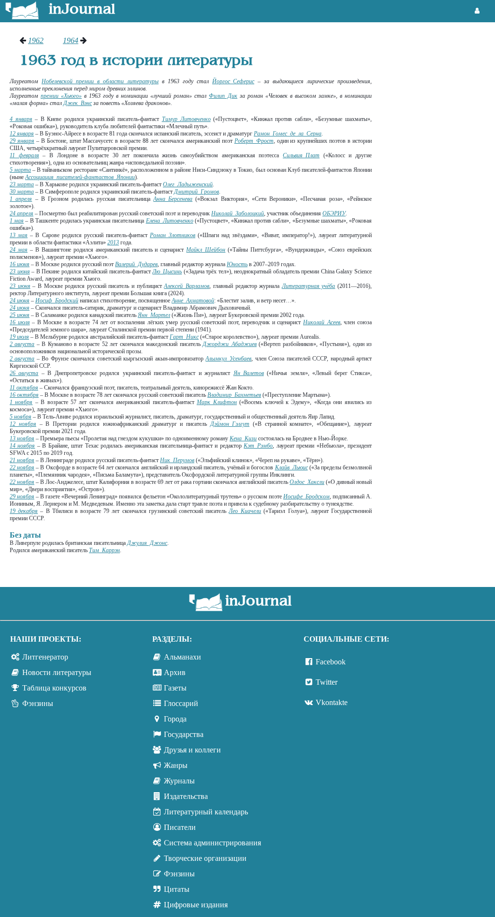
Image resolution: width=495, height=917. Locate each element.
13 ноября (22, 438)
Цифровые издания (196, 905)
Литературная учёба (308, 286)
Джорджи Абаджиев (230, 344)
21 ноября (22, 460)
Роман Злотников (172, 235)
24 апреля (21, 213)
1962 (36, 40)
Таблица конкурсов (54, 688)
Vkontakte (332, 702)
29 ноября (22, 496)
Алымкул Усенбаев (228, 358)
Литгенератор (45, 657)
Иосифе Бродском (306, 496)
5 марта (20, 169)
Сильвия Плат (301, 155)
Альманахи (182, 657)
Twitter (326, 682)
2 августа (22, 344)
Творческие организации (205, 858)
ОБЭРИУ (334, 213)
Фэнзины (37, 703)
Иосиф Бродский (56, 300)
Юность (237, 264)
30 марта (22, 191)
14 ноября (22, 445)
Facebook (331, 662)
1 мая (17, 220)
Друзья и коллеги (192, 750)
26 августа (24, 373)
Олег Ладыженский (188, 184)
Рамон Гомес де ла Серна (287, 133)
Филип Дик (223, 95)
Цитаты (176, 889)
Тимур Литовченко (186, 119)
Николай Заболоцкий (237, 213)
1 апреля (21, 198)
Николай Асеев (321, 322)
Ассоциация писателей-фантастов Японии (80, 177)
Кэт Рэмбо (258, 445)
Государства (184, 734)
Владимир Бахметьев (234, 394)
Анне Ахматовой (193, 300)
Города (175, 719)
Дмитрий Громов (196, 191)
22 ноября (22, 467)
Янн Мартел (154, 315)
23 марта (22, 184)
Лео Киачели (245, 511)
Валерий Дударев (136, 264)
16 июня (19, 264)
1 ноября (21, 402)
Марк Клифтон (217, 402)
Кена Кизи (243, 438)
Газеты (175, 688)
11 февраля (24, 155)
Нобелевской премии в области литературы (100, 81)
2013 (113, 242)
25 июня (19, 315)
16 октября (24, 394)
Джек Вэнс (77, 103)
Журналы (179, 781)
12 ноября (23, 424)
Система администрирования (212, 843)
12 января (22, 133)
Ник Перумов (177, 460)
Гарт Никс (184, 336)
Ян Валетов (248, 373)
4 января (21, 119)
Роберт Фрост (254, 140)
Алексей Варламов (186, 286)
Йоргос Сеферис (233, 81)
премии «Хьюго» (61, 95)
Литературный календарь (206, 812)
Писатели (180, 827)
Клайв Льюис (291, 467)
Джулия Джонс (147, 543)
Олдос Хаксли (307, 482)
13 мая (19, 235)
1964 (70, 40)
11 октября (24, 387)
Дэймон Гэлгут (229, 424)
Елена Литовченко (169, 220)
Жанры (176, 765)
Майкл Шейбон (205, 249)
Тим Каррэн (104, 550)
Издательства (186, 796)
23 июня (20, 271)
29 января (22, 140)
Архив (175, 672)
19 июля (19, 336)
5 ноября (20, 416)
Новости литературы (56, 672)
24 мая (19, 249)
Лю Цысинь (167, 271)
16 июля (20, 322)
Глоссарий (181, 703)
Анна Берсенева (172, 198)
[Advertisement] (438, 181)
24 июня (19, 300)
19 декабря (24, 511)
